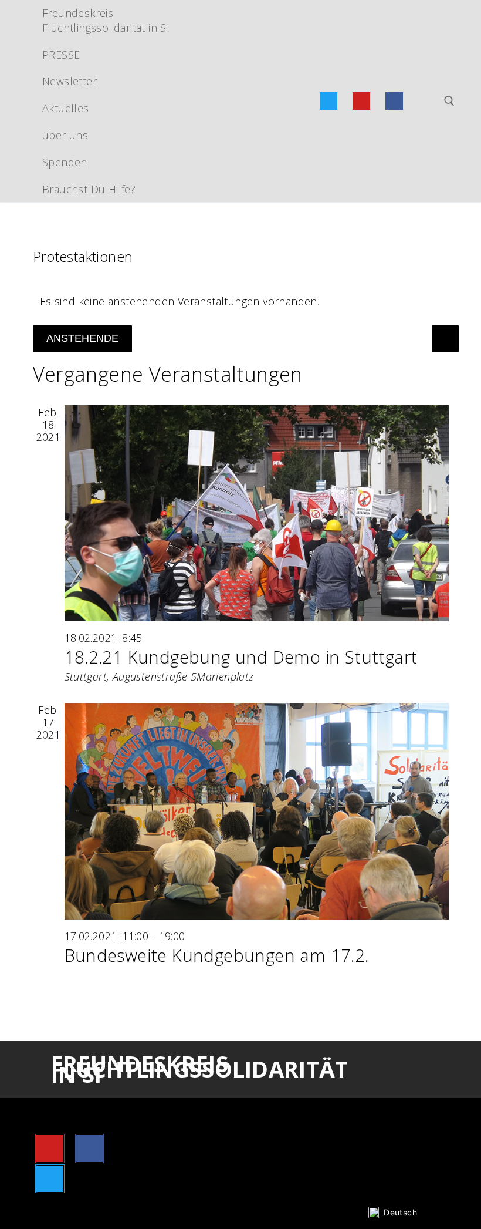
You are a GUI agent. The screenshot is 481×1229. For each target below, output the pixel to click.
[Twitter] (328, 101)
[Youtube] (361, 101)
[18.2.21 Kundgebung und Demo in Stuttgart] (257, 513)
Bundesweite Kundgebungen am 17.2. (217, 955)
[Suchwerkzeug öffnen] (449, 101)
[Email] (427, 101)
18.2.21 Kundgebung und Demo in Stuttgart (241, 657)
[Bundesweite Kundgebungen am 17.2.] (257, 811)
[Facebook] (394, 101)
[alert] (241, 301)
